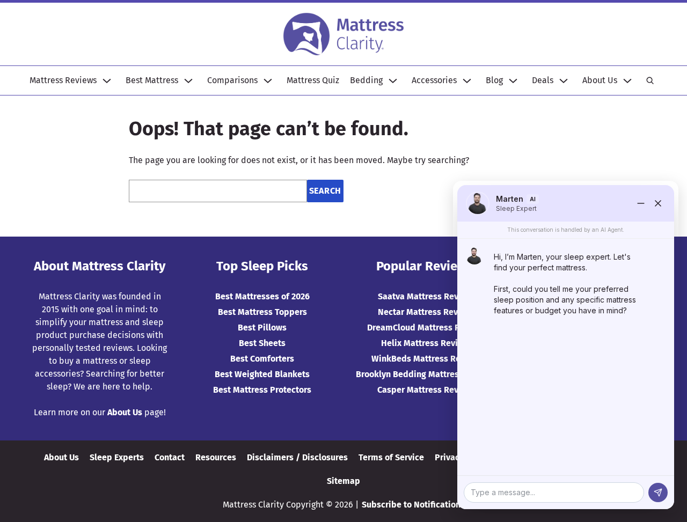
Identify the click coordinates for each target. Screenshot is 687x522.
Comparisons (232, 80)
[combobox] (218, 191)
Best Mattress (152, 80)
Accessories (434, 80)
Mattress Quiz (313, 80)
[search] (650, 80)
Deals (542, 80)
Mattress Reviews (63, 80)
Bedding (366, 80)
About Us (599, 80)
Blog (494, 80)
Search (325, 191)
